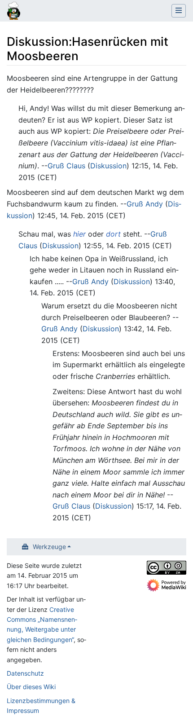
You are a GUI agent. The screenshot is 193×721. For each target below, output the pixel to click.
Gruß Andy (145, 203)
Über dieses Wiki (31, 686)
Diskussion (108, 165)
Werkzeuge (49, 546)
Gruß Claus (66, 165)
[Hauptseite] (13, 11)
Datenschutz (25, 673)
